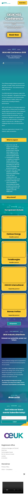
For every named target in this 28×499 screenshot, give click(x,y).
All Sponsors (13, 323)
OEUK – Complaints (6, 469)
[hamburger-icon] (14, 4)
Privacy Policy (5, 466)
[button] (14, 351)
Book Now (22, 3)
